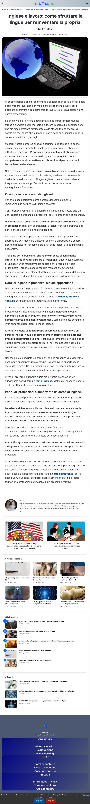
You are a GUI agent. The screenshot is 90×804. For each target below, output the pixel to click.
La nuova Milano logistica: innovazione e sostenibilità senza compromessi (46, 641)
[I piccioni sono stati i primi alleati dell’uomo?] (17, 593)
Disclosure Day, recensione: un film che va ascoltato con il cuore (43, 681)
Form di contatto (45, 764)
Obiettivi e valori (45, 746)
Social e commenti (45, 767)
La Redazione (45, 749)
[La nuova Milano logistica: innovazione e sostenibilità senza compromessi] (11, 644)
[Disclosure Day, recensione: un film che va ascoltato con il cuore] (11, 684)
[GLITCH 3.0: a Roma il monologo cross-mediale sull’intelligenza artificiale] (11, 694)
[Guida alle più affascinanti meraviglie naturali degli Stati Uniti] (11, 624)
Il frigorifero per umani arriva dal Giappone (35, 651)
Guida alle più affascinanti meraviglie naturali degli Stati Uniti (41, 621)
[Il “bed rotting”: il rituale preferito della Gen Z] (72, 569)
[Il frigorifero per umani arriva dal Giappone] (17, 569)
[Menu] (87, 4)
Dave (25, 34)
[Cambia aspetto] (3, 4)
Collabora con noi (45, 771)
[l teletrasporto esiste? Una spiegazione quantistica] (45, 593)
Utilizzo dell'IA (45, 788)
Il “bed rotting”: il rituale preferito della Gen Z (69, 579)
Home (5, 9)
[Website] (20, 511)
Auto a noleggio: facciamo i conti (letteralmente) (37, 631)
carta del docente (62, 473)
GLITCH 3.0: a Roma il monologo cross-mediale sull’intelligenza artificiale (46, 691)
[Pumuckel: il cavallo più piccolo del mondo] (45, 569)
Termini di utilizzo (45, 785)
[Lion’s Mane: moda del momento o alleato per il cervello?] (72, 593)
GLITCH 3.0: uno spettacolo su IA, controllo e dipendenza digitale (43, 701)
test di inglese (44, 381)
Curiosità (13, 9)
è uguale (39, 800)
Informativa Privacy (45, 781)
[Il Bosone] (45, 3)
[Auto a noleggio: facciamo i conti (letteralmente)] (11, 634)
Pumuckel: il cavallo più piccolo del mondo (35, 660)
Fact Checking (45, 753)
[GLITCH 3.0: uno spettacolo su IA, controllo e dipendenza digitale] (11, 704)
